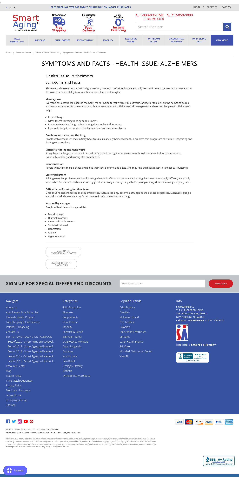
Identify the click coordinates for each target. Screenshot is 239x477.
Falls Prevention (17, 40)
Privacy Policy (13, 385)
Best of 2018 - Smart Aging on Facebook (30, 351)
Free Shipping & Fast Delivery (23, 322)
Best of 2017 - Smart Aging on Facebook (30, 356)
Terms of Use (13, 395)
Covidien (125, 312)
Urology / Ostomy (73, 366)
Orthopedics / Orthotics (76, 376)
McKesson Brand (129, 317)
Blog (8, 371)
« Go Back (63, 252)
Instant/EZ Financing (17, 327)
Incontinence (85, 40)
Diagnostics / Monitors (176, 40)
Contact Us (12, 332)
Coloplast (125, 327)
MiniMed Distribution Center (136, 351)
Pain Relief (69, 361)
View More (222, 40)
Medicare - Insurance (18, 390)
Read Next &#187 (61, 264)
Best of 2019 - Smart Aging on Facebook (30, 346)
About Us (11, 307)
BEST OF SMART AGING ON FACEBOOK (29, 336)
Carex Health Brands (131, 341)
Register (212, 7)
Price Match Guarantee (19, 380)
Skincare (40, 40)
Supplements (62, 40)
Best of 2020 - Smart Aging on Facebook (30, 341)
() (226, 7)
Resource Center (15, 366)
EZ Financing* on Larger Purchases (108, 7)
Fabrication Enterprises (133, 332)
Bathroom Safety (153, 40)
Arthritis (67, 371)
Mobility (108, 40)
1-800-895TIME (151, 16)
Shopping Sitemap (16, 400)
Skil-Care (125, 346)
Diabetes (68, 351)
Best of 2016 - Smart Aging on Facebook (30, 361)
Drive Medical (127, 307)
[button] (165, 422)
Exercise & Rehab (131, 40)
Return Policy (13, 376)
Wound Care (70, 356)
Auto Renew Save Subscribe (22, 312)
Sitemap (11, 405)
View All (124, 356)
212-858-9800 (181, 15)
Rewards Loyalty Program (20, 317)
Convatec (125, 336)
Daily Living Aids (199, 40)
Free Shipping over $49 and (68, 7)
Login (196, 7)
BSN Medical (127, 322)
